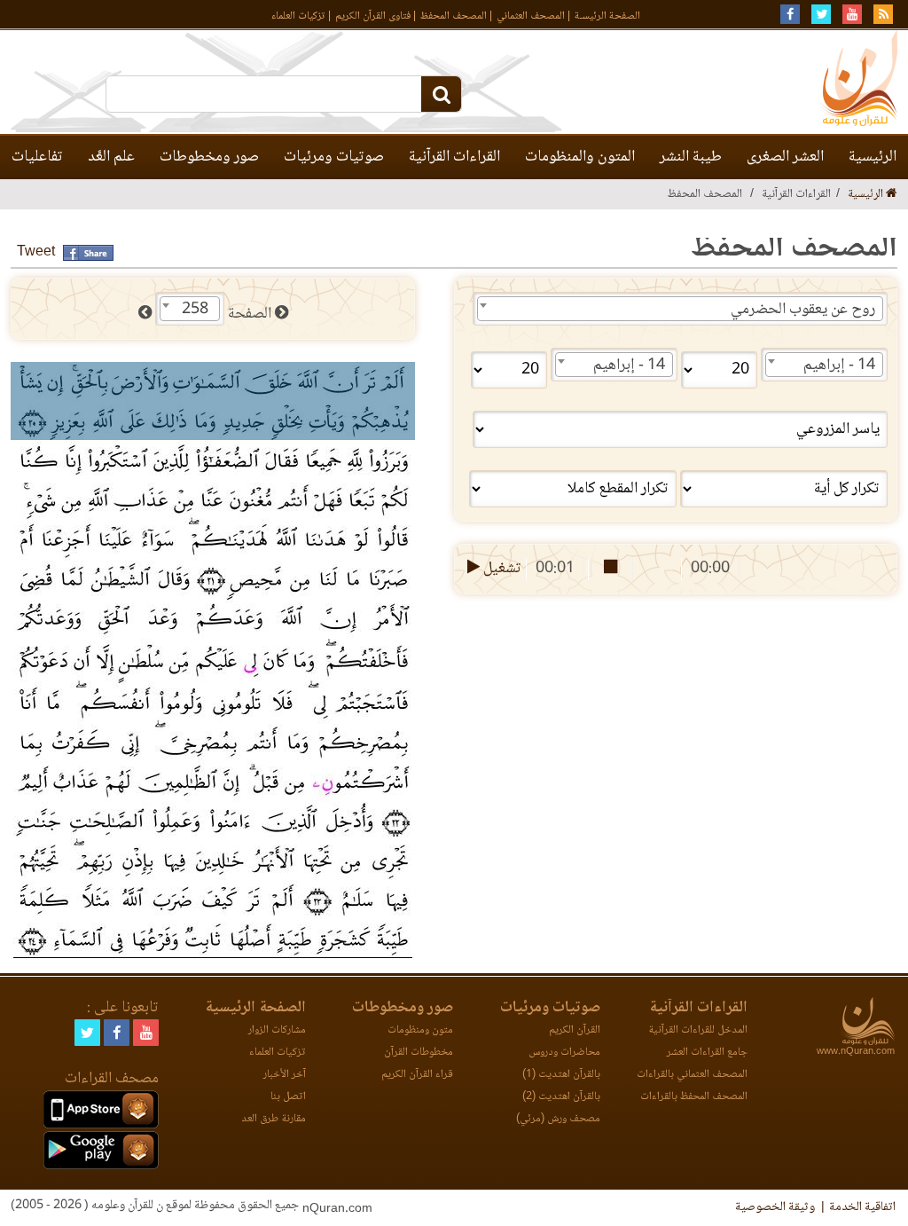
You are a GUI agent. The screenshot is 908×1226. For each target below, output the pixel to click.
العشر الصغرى (785, 157)
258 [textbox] (195, 309)
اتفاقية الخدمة (862, 1207)
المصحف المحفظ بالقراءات (694, 1097)
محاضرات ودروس (564, 1052)
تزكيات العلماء (298, 16)
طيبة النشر (691, 157)
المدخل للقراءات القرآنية (698, 1030)
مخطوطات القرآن (418, 1052)
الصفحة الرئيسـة (607, 16)
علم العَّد (111, 157)
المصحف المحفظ (453, 16)
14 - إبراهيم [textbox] (839, 365)
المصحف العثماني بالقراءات (692, 1074)
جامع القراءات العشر (707, 1052)
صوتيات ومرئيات (334, 157)
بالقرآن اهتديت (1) (561, 1074)
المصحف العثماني (531, 16)
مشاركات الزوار (277, 1030)
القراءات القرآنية (454, 157)
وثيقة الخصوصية (775, 1207)
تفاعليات (37, 157)
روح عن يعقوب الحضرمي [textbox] (803, 309)
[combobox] (680, 308)
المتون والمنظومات (580, 157)
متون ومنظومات (420, 1030)
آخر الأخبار (284, 1074)
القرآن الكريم (574, 1030)
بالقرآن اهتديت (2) (561, 1097)
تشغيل (500, 568)
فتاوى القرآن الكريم (373, 16)
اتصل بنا (288, 1097)
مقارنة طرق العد (273, 1119)
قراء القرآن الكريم (417, 1074)
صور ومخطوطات (209, 157)
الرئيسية (872, 157)
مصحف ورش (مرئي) (558, 1119)
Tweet (36, 252)
